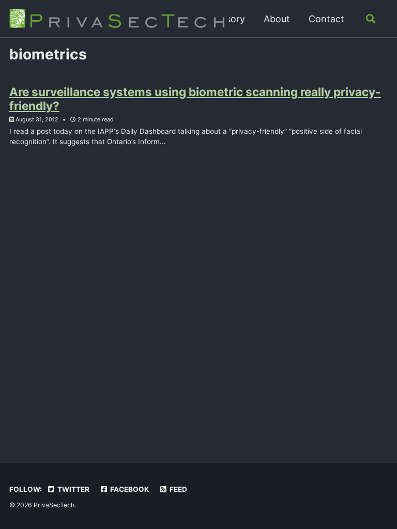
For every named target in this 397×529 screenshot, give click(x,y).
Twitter (72, 489)
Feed (177, 489)
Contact (326, 18)
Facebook (129, 489)
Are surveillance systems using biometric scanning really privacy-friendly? (195, 99)
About (277, 18)
